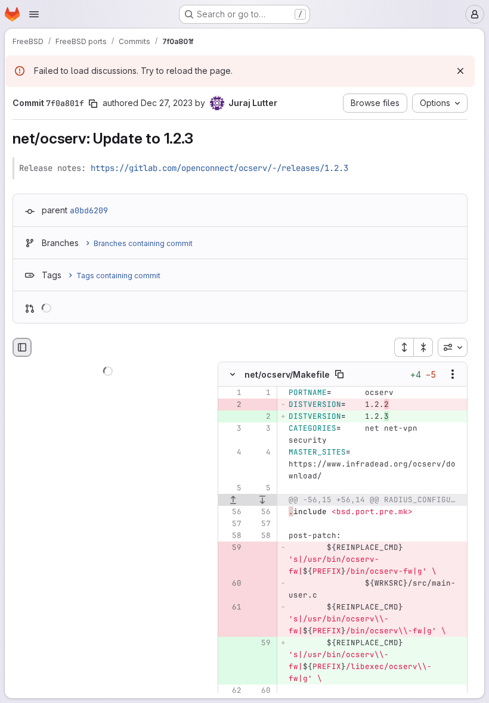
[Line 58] (231, 536)
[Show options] (452, 374)
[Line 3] (231, 428)
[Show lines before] (233, 500)
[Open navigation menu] (34, 14)
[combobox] (453, 347)
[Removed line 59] (231, 547)
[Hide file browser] (22, 347)
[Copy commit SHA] (93, 104)
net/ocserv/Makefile (287, 374)
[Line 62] (231, 690)
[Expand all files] (403, 347)
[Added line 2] (260, 416)
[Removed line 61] (231, 607)
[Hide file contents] (232, 374)
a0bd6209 (89, 210)
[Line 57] (231, 524)
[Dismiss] (460, 71)
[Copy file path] (339, 374)
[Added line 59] (260, 643)
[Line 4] (231, 452)
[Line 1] (231, 393)
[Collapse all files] (423, 347)
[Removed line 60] (231, 583)
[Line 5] (231, 488)
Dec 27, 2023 (167, 103)
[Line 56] (231, 512)
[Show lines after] (263, 500)
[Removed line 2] (231, 404)
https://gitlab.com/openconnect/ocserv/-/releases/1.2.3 (219, 168)
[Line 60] (260, 690)
